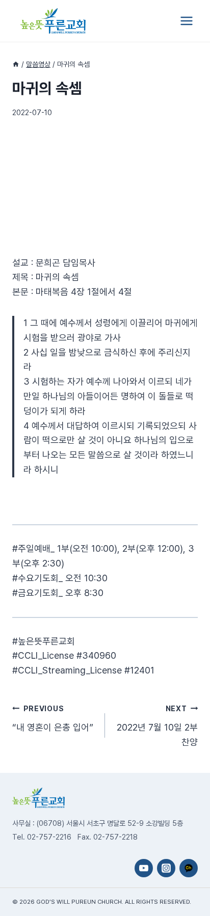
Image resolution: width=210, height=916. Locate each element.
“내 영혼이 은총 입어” (52, 718)
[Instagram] (166, 868)
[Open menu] (186, 20)
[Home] (15, 64)
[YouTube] (144, 868)
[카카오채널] (188, 868)
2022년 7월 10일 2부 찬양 (157, 725)
